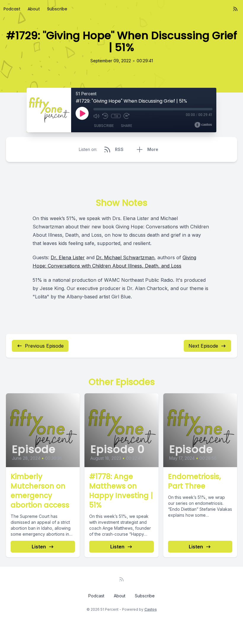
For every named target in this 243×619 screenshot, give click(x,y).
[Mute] (96, 116)
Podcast (12, 9)
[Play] (82, 113)
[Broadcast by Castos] (203, 125)
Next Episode (203, 346)
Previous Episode (44, 346)
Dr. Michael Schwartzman (125, 257)
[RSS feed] (235, 9)
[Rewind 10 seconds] (105, 116)
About (34, 9)
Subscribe (57, 9)
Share (126, 125)
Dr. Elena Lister (68, 257)
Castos (150, 609)
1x (116, 116)
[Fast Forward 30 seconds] (127, 116)
